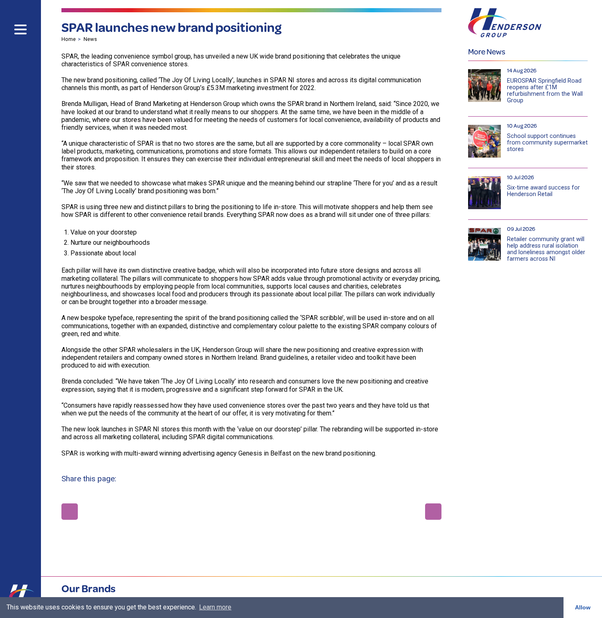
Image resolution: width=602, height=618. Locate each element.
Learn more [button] (215, 607)
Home (68, 39)
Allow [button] (583, 607)
